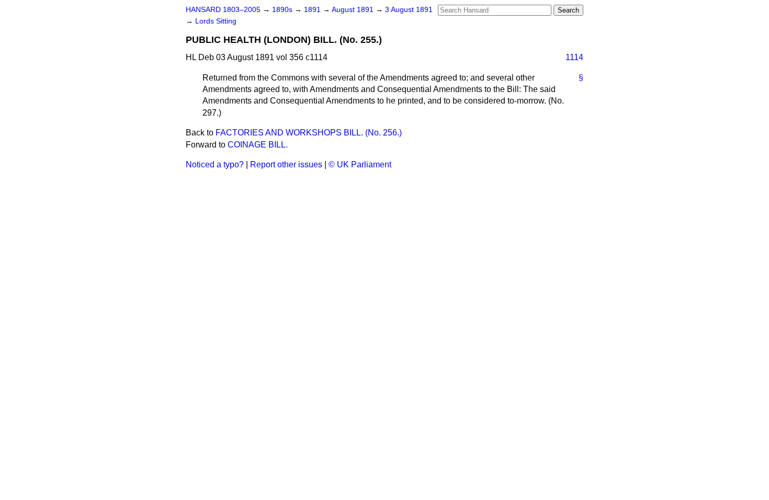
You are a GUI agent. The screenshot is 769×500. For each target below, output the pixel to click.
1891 (313, 10)
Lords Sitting (215, 21)
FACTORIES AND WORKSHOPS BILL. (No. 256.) (309, 132)
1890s (283, 10)
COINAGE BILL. (258, 144)
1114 (574, 57)
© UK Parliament (360, 164)
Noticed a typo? (215, 164)
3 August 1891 (409, 10)
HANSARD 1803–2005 (223, 10)
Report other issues (286, 164)
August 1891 (354, 10)
